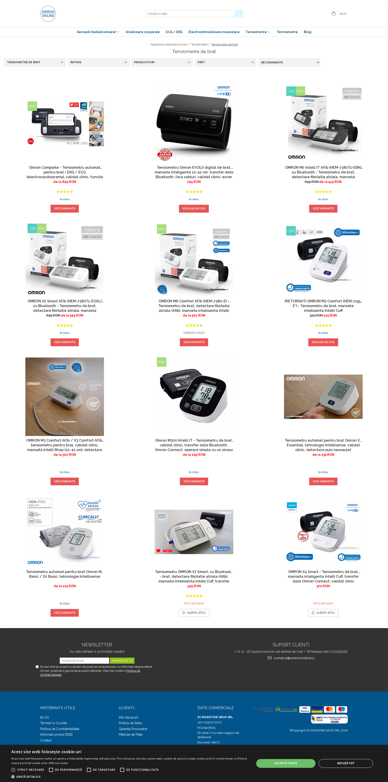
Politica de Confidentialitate (59, 729)
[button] (129, 776)
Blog (307, 32)
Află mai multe (58, 763)
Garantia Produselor (133, 729)
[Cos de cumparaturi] (333, 13)
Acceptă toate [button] (285, 763)
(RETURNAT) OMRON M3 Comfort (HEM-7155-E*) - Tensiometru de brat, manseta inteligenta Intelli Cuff (323, 305)
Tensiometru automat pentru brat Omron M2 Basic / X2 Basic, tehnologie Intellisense (65, 574)
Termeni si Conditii (53, 723)
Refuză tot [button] (346, 763)
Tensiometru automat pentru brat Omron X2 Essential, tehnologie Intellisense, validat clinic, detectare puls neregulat (323, 444)
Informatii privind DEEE (56, 734)
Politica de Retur (130, 723)
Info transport (128, 717)
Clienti (126, 708)
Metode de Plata (130, 734)
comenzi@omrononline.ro (294, 658)
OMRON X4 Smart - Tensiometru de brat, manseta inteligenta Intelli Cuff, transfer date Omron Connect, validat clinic (323, 576)
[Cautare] (239, 13)
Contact (45, 740)
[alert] (194, 763)
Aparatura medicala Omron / (170, 44)
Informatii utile (57, 708)
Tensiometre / (201, 44)
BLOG (44, 717)
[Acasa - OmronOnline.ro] (62, 14)
